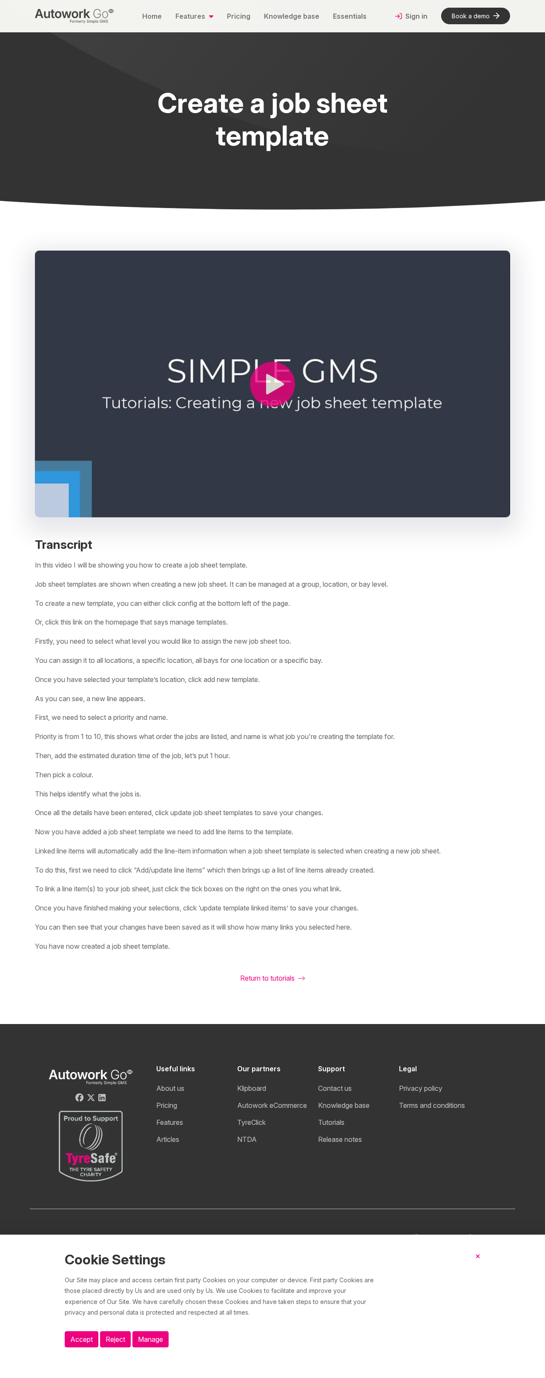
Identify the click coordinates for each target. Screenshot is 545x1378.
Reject (115, 1339)
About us (170, 1088)
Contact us (335, 1088)
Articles (167, 1139)
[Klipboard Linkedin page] (102, 1098)
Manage (150, 1339)
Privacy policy (420, 1088)
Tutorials (331, 1122)
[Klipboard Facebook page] (79, 1098)
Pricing (238, 16)
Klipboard (251, 1088)
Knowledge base (291, 16)
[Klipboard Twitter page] (91, 1098)
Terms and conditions (432, 1105)
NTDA (247, 1139)
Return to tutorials (268, 978)
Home (152, 16)
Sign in (415, 16)
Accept (81, 1339)
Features (169, 1122)
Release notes (340, 1139)
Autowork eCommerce (272, 1105)
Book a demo (471, 16)
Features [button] (191, 16)
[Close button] (478, 1263)
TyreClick (251, 1122)
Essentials (350, 16)
